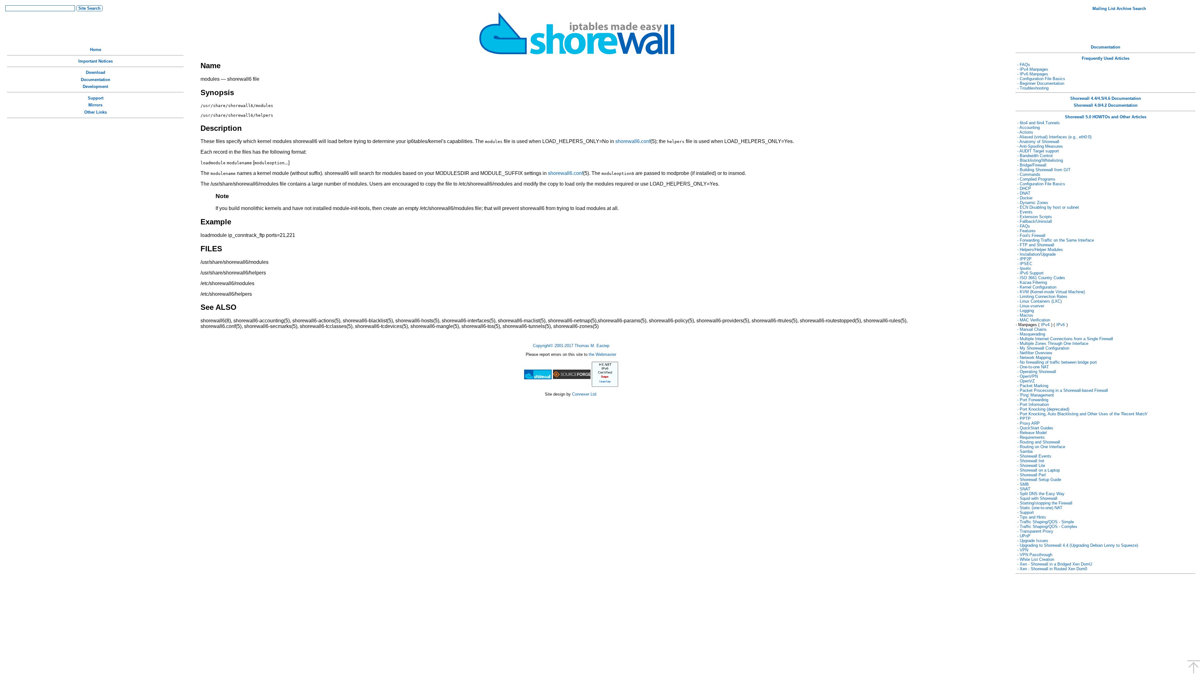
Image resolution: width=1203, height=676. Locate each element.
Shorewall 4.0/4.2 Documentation (1106, 105)
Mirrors (95, 105)
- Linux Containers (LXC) (1039, 301)
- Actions (1025, 132)
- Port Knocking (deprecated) (1043, 409)
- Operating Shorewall (1036, 371)
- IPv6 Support (1030, 273)
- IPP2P (1024, 259)
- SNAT (1023, 489)
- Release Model (1032, 432)
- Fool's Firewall (1031, 235)
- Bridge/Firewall (1031, 165)
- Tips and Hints (1031, 517)
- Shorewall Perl (1031, 475)
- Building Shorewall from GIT (1043, 169)
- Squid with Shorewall (1037, 498)
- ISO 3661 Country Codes (1041, 277)
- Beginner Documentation (1040, 83)
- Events (1025, 212)
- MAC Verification (1033, 320)
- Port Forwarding (1032, 399)
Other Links (95, 112)
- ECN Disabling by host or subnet (1048, 207)
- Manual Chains (1032, 329)
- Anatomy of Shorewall (1038, 141)
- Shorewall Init (1030, 460)
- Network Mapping (1034, 357)
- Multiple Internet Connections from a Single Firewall (1065, 338)
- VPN (1022, 550)
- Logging (1025, 310)
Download (95, 72)
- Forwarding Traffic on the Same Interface (1055, 240)
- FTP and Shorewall (1035, 245)
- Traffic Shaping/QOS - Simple (1045, 522)
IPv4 (1045, 324)
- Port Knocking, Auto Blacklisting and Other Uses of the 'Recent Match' (1082, 414)
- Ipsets (1024, 268)
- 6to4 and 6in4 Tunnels (1038, 122)
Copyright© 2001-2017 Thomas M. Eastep (571, 345)
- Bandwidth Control (1035, 155)
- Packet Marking (1032, 385)
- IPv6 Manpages (1032, 74)
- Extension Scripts (1034, 216)
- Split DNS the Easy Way (1041, 493)
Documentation (95, 79)
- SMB (1023, 484)
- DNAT (1023, 193)
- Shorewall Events (1034, 456)
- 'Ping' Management (1035, 395)
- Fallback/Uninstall (1034, 221)
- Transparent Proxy (1035, 531)
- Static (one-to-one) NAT (1039, 507)
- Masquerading (1031, 334)
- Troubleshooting (1033, 88)
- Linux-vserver (1030, 306)
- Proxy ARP (1028, 423)
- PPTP (1024, 418)
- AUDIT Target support (1038, 151)
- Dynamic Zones (1032, 202)
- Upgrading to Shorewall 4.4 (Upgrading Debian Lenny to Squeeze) (1077, 545)
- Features (1026, 230)
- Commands (1028, 174)
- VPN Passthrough (1034, 554)
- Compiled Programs (1036, 179)
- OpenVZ (1026, 381)
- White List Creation (1035, 559)
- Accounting (1028, 127)
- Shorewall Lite (1031, 465)
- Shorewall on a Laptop (1038, 470)
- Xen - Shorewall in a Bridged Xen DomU (1054, 564)
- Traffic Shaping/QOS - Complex (1047, 526)
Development (95, 86)
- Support (1025, 512)
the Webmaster (602, 354)
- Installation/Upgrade (1036, 254)
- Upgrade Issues (1032, 540)
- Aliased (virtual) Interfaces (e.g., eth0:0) (1054, 137)
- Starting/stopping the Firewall (1044, 503)
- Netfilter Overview (1034, 353)
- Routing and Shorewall (1038, 442)
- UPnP (1023, 536)
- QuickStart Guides (1035, 428)
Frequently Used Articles (1105, 58)
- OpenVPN (1027, 376)
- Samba (1025, 451)
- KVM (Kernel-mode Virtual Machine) (1051, 291)
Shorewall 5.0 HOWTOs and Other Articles (1105, 117)
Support (95, 98)
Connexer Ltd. (584, 394)
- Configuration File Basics (1041, 78)
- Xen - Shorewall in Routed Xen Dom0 (1052, 568)
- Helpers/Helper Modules (1040, 249)
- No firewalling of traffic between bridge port (1057, 362)
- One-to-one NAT (1033, 367)
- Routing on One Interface (1041, 446)
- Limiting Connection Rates (1042, 296)
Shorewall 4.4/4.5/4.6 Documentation (1105, 98)
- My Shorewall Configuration (1043, 348)
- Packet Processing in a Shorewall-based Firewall (1062, 390)
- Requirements (1031, 437)
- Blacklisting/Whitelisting (1040, 160)
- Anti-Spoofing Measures (1040, 146)
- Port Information (1033, 404)
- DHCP (1024, 188)
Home (95, 49)
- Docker (1025, 198)
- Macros (1025, 315)
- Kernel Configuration (1036, 287)
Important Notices (95, 61)
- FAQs (1023, 64)
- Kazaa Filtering (1032, 282)
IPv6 (1060, 324)
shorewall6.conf (632, 141)
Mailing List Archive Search (1119, 8)
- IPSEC (1024, 263)
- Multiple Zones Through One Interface (1052, 343)
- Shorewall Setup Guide (1039, 479)
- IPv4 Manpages (1032, 69)
